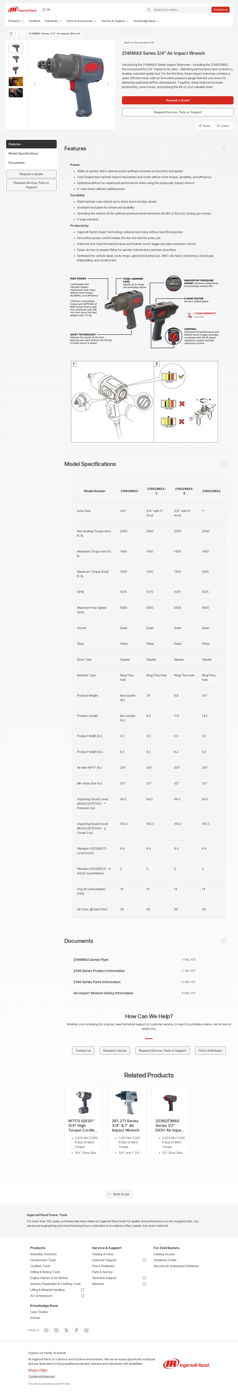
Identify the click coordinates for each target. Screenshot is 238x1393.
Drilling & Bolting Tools (45, 1272)
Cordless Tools (40, 1266)
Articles (35, 1318)
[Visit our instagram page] (56, 1330)
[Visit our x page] (66, 1330)
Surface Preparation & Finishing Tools (55, 1284)
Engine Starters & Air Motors (49, 1278)
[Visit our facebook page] (76, 1330)
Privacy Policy (38, 1370)
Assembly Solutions (43, 1254)
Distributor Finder (165, 1260)
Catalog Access (102, 1254)
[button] (149, 148)
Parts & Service (102, 1272)
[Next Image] (108, 84)
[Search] (148, 9)
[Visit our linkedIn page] (86, 1330)
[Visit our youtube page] (46, 1330)
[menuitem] (16, 21)
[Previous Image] (34, 84)
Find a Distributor (103, 1266)
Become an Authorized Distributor (176, 1266)
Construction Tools (43, 1260)
